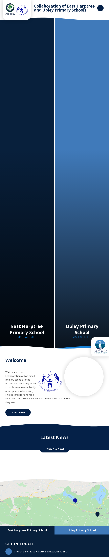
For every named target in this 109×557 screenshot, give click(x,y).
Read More (19, 412)
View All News (55, 448)
